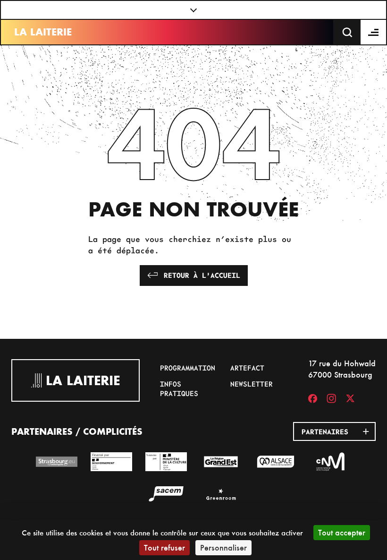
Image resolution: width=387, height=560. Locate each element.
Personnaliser (223, 547)
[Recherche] (347, 32)
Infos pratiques (179, 388)
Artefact (247, 367)
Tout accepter (341, 532)
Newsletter (251, 383)
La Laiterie (43, 32)
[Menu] (374, 32)
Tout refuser (164, 547)
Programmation (187, 367)
